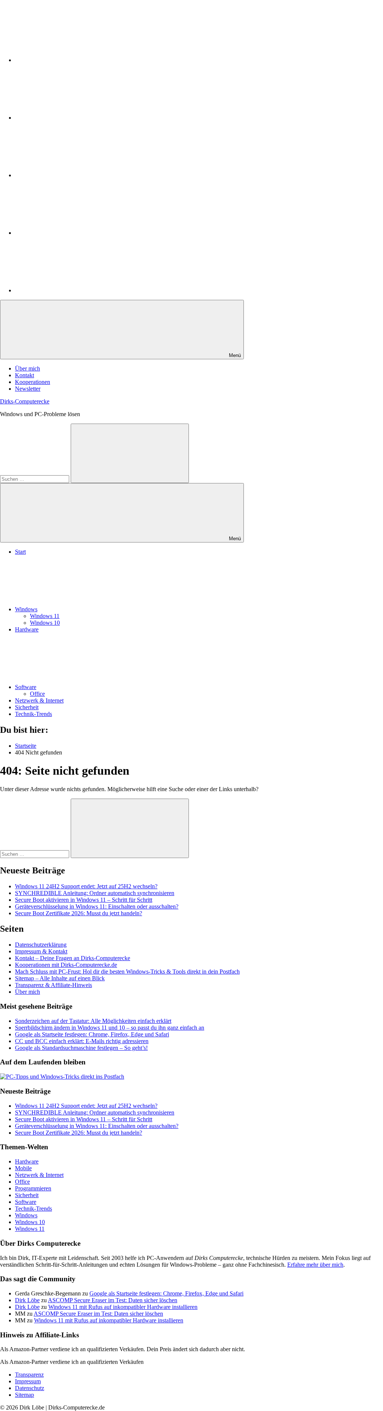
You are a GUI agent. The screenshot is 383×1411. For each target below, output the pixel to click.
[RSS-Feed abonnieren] (71, 290)
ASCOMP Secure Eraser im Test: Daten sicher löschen (112, 1300)
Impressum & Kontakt (41, 951)
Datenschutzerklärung (41, 944)
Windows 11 (44, 616)
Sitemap (24, 1395)
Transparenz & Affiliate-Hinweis (53, 985)
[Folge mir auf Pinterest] (71, 175)
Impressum (28, 1381)
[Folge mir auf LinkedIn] (71, 60)
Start (20, 551)
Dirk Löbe (27, 1300)
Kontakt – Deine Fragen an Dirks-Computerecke (72, 958)
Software (25, 687)
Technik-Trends (33, 714)
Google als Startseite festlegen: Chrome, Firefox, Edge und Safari (92, 1034)
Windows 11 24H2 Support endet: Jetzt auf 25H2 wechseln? (86, 886)
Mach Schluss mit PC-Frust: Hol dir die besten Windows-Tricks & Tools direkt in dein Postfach (127, 971)
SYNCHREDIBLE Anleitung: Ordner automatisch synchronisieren (94, 893)
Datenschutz (29, 1388)
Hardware (27, 629)
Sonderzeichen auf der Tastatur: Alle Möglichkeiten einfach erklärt (93, 1021)
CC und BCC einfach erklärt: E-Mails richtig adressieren (81, 1041)
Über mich (27, 368)
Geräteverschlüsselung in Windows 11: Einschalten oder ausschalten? (96, 906)
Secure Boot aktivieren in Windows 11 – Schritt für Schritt (83, 900)
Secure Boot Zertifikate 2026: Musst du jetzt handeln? (78, 913)
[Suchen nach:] (35, 479)
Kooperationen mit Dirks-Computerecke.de (66, 965)
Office (37, 694)
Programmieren (33, 1188)
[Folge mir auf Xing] (71, 233)
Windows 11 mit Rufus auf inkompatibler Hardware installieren (122, 1307)
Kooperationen (32, 382)
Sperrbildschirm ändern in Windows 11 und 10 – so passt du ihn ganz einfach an (109, 1027)
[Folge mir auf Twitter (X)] (71, 117)
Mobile (23, 1168)
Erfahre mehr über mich (315, 1264)
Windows (26, 609)
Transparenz (29, 1374)
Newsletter (27, 388)
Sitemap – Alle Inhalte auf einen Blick (60, 978)
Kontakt (24, 375)
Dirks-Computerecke (24, 401)
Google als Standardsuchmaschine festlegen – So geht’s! (81, 1048)
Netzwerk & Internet (39, 700)
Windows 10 (45, 623)
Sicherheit (27, 707)
